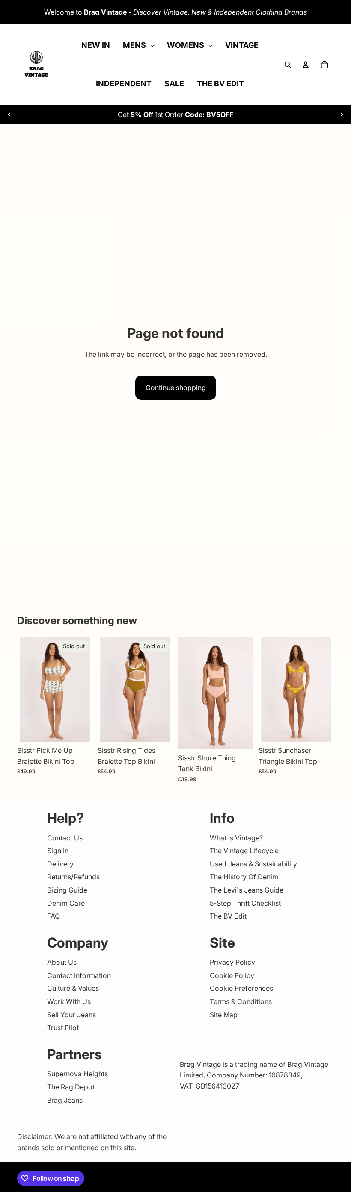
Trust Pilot (63, 1027)
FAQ (53, 916)
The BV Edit (228, 916)
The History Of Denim (244, 876)
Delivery (60, 864)
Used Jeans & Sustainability (253, 864)
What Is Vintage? (236, 838)
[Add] (240, 736)
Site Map (224, 1014)
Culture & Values (73, 988)
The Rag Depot (71, 1087)
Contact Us (65, 838)
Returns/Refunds (73, 876)
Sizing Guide (67, 890)
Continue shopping (176, 387)
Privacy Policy (232, 962)
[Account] (305, 64)
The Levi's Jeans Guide (246, 890)
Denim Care (66, 902)
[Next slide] (341, 114)
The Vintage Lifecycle (244, 850)
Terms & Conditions (241, 1001)
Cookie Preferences (241, 988)
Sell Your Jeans (71, 1014)
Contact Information (79, 975)
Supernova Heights (77, 1073)
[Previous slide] (9, 114)
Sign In (57, 850)
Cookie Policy (232, 975)
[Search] (287, 64)
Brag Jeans (65, 1100)
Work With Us (69, 1001)
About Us (62, 962)
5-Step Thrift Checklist (245, 902)
